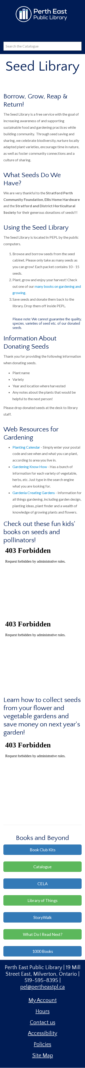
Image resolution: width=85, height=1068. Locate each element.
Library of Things (42, 900)
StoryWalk (42, 917)
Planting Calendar (26, 447)
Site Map (42, 1055)
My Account (43, 1000)
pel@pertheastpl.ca (42, 987)
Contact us (42, 1022)
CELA (42, 883)
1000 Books (42, 951)
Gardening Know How (29, 466)
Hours (43, 1011)
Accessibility (42, 1033)
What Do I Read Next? (42, 934)
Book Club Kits (43, 849)
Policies (42, 1044)
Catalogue (42, 866)
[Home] (42, 13)
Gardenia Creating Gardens (33, 492)
